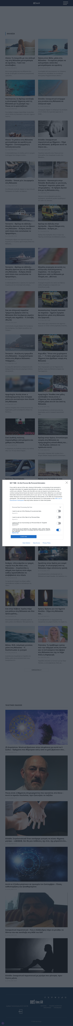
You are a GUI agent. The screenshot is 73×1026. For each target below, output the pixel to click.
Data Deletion (26, 543)
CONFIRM (23, 536)
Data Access (36, 543)
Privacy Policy (46, 543)
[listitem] (36, 507)
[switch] (58, 511)
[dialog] (36, 513)
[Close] (67, 483)
